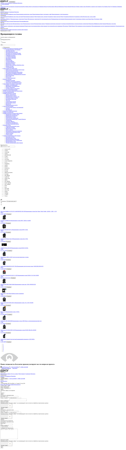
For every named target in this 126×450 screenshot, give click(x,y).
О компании (15, 3)
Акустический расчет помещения (54, 26)
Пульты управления (10, 87)
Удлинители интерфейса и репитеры (14, 73)
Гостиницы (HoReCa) (5, 19)
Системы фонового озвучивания (13, 49)
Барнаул (2, 6)
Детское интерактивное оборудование (14, 142)
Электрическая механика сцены (13, 132)
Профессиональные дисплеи (9, 93)
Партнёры (13, 376)
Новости (2, 376)
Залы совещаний (4, 16)
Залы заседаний (19, 16)
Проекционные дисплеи (28, 23)
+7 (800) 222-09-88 (23, 367)
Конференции (4, 21)
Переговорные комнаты (28, 16)
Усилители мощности (10, 62)
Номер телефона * (5, 397)
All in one (8, 100)
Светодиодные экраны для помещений (14, 107)
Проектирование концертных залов (24, 14)
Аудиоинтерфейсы (10, 61)
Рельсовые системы (10, 136)
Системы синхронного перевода (13, 81)
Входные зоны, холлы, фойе (89, 16)
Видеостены (10, 23)
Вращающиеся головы (11, 116)
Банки (89, 19)
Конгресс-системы (7, 79)
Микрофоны (8, 59)
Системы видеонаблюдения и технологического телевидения (75, 23)
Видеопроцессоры (10, 75)
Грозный (17, 6)
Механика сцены (7, 125)
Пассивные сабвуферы (11, 57)
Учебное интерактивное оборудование (11, 135)
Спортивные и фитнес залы (82, 19)
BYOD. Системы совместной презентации (12, 90)
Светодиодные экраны (8, 106)
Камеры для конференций (11, 85)
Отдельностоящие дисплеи (12, 98)
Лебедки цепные (9, 133)
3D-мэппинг (65, 26)
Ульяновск (114, 6)
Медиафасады (4, 23)
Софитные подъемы (10, 127)
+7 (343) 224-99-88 (5, 4)
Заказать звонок (4, 378)
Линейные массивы (10, 50)
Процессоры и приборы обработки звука (15, 65)
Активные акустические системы (13, 53)
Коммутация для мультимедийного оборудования (36, 26)
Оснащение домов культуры (54, 16)
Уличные (8, 108)
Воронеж (12, 6)
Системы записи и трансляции (13, 88)
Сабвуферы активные (10, 55)
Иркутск (31, 6)
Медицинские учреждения (34, 19)
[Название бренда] (8, 146)
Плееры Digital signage (11, 102)
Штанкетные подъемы (11, 128)
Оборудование (21, 373)
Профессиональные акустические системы (12, 48)
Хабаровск (119, 6)
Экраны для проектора (8, 112)
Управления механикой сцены (12, 126)
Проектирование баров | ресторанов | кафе (41, 14)
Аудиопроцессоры (10, 67)
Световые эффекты (10, 121)
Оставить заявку (4, 369)
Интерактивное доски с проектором (14, 140)
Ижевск (27, 6)
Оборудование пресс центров (40, 16)
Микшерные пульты (10, 63)
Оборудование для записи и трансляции (12, 83)
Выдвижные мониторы (11, 99)
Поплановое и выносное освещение (14, 131)
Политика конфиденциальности (13, 384)
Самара (81, 6)
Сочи (96, 6)
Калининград (36, 6)
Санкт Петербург (87, 6)
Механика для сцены (111, 23)
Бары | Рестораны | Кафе (96, 19)
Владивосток (7, 6)
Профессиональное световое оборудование (18, 29)
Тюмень (106, 6)
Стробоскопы (9, 120)
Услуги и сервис (14, 373)
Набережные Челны (63, 6)
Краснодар (46, 6)
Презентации (16, 21)
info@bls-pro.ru (5, 367)
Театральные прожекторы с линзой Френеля (16, 119)
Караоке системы (10, 66)
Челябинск (3, 7)
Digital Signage (72, 26)
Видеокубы (8, 103)
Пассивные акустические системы (13, 54)
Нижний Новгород (72, 6)
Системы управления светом (12, 123)
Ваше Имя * (3, 396)
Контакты (20, 3)
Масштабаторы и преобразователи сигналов (16, 74)
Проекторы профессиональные (10, 111)
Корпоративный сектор (70, 19)
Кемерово (42, 6)
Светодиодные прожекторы (12, 118)
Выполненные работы (5, 373)
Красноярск (52, 6)
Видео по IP (8, 76)
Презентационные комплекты (12, 139)
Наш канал (14, 368)
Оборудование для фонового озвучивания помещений (13, 26)
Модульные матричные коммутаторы (14, 72)
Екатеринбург (12, 1)
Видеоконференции (24, 21)
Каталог (2, 3)
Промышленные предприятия (58, 19)
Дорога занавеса (9, 129)
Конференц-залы (12, 16)
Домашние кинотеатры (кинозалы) (53, 23)
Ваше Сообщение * (5, 400)
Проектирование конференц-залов (8, 14)
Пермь (77, 6)
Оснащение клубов (78, 16)
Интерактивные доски (18, 23)
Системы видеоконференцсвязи (10, 89)
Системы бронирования (8, 92)
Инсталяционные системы (12, 52)
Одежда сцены (9, 134)
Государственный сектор (45, 19)
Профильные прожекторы (11, 115)
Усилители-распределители (12, 70)
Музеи (62, 16)
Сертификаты (8, 376)
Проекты (10, 3)
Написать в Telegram (6, 368)
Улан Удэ (110, 6)
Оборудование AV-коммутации (10, 68)
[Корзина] (9, 9)
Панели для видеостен (11, 94)
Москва (56, 6)
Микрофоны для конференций (12, 86)
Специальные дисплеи (11, 101)
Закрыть (2, 419)
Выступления (10, 21)
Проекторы (91, 23)
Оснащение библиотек (69, 16)
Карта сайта (3, 384)
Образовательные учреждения (17, 19)
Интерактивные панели (39, 23)
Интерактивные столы (11, 141)
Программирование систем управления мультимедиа (103, 26)
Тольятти (100, 6)
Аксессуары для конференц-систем (13, 82)
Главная (2, 29)
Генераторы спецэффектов (12, 122)
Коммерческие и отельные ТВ (12, 96)
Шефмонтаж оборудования (100, 23)
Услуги (6, 3)
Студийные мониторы (11, 56)
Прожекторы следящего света (12, 114)
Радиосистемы (9, 60)
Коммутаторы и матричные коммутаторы (15, 69)
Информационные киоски (12, 105)
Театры (25, 19)
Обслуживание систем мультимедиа (83, 26)
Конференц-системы (10, 80)
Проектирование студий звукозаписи (60, 14)
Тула (103, 6)
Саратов (93, 6)
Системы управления (10, 78)
